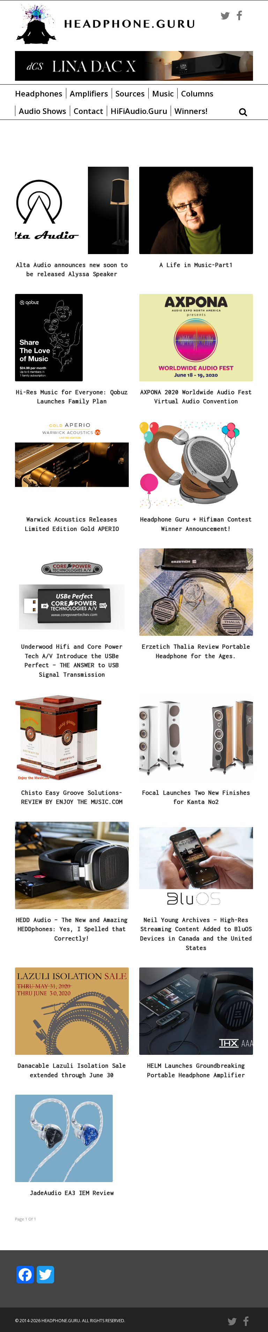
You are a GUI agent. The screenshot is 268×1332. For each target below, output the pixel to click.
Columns (197, 93)
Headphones (38, 93)
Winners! (190, 111)
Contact (88, 111)
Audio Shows (42, 111)
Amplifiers (89, 93)
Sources (130, 93)
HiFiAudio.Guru (139, 111)
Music (163, 93)
